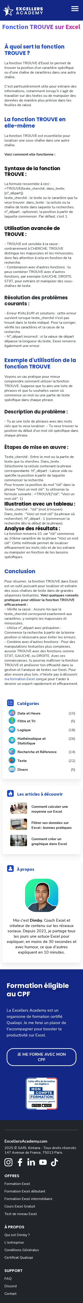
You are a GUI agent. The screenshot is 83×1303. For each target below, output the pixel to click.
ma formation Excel (20, 679)
